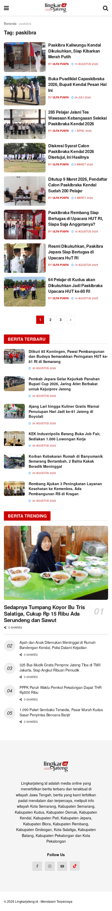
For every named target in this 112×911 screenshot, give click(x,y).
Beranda (10, 23)
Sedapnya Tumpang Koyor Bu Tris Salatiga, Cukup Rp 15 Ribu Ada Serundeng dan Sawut (44, 613)
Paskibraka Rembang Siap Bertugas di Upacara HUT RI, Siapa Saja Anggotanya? (75, 218)
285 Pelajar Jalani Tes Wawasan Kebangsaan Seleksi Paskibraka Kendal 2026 (77, 118)
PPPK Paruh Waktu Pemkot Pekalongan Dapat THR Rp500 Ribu (61, 690)
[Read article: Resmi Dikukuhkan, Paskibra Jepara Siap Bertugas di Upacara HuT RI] (25, 258)
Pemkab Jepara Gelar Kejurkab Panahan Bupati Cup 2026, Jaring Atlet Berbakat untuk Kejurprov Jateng (64, 383)
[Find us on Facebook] (37, 866)
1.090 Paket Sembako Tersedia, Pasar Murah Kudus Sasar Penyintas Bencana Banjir (61, 712)
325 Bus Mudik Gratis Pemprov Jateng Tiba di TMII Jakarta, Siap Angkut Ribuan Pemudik (60, 667)
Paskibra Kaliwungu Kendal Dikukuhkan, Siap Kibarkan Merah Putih (74, 51)
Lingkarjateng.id (26, 901)
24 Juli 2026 (82, 97)
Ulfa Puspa (61, 64)
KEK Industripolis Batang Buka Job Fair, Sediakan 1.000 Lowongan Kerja (64, 436)
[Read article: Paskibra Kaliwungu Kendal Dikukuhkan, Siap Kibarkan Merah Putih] (25, 57)
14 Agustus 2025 (86, 265)
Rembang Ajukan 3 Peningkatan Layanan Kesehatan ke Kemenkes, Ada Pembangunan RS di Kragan (65, 488)
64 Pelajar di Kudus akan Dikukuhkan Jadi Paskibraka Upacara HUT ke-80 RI (75, 285)
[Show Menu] (6, 8)
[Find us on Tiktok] (75, 866)
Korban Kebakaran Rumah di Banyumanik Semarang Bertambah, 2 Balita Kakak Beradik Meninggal (66, 461)
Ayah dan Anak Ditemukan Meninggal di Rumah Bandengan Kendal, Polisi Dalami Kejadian (57, 645)
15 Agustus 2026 (86, 64)
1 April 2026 (83, 131)
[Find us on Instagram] (50, 866)
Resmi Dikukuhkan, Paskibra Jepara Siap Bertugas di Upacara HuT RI (75, 252)
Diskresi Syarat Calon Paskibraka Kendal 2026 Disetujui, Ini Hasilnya (71, 151)
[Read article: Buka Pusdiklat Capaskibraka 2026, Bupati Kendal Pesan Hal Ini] (25, 90)
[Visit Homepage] (56, 8)
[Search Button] (105, 8)
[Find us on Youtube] (62, 866)
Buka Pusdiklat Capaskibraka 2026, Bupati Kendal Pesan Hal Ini (77, 84)
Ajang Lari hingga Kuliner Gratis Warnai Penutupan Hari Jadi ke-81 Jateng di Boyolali (64, 411)
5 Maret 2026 (83, 164)
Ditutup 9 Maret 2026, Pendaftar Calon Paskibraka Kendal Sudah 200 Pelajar (77, 185)
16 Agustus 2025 (86, 231)
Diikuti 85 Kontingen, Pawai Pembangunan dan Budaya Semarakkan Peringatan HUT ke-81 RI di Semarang (68, 356)
